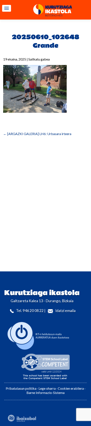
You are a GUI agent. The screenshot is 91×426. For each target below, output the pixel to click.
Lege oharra (47, 388)
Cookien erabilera (71, 388)
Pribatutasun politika (21, 388)
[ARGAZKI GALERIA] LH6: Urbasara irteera (37, 134)
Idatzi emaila (65, 310)
